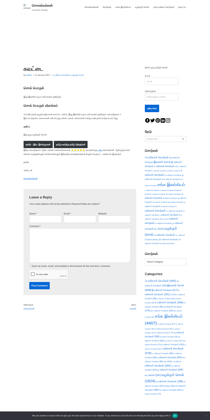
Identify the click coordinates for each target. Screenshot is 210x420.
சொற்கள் (107, 7)
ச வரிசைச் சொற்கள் (152, 190)
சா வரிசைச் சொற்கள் (166, 190)
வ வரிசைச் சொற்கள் (164, 234)
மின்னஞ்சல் (151, 91)
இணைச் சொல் (162, 161)
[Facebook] (147, 120)
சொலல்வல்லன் (92, 7)
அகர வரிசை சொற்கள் (163, 7)
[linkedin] (162, 120)
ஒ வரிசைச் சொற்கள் (173, 171)
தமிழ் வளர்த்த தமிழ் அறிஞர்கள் (70, 144)
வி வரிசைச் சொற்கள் (168, 239)
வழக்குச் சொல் (142, 7)
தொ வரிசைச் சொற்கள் (176, 202)
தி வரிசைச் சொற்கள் (170, 198)
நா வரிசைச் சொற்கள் (168, 206)
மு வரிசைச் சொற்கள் (170, 369)
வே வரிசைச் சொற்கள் (167, 243)
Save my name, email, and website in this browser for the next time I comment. (71, 266)
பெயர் (150, 76)
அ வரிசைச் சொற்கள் (157, 157)
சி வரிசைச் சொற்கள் (164, 329)
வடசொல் (159, 228)
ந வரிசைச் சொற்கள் (173, 344)
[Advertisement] (105, 36)
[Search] (183, 139)
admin (29, 75)
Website (102, 213)
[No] (206, 415)
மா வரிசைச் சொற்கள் (163, 223)
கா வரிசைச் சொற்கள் (173, 175)
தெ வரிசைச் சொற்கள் (159, 202)
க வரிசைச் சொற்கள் (61, 75)
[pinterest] (157, 120)
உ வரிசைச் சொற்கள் (164, 166)
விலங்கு (155, 239)
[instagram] (168, 120)
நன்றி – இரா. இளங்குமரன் (38, 144)
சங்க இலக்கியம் (123, 7)
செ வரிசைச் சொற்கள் (173, 194)
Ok (175, 415)
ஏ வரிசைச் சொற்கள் (159, 171)
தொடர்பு (182, 7)
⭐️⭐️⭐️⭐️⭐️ (78, 150)
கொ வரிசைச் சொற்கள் (171, 179)
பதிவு (100, 150)
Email (67, 213)
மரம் (161, 219)
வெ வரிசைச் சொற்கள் (170, 390)
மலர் (164, 219)
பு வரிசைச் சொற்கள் (168, 215)
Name (33, 213)
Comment (35, 226)
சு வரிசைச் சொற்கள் (158, 194)
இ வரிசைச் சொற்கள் (165, 290)
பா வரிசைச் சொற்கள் (174, 211)
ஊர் (176, 166)
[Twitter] (152, 120)
